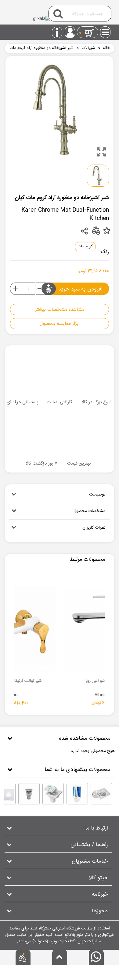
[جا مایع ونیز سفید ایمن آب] (77, 793)
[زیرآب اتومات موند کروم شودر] (29, 793)
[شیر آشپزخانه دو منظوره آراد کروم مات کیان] (101, 152)
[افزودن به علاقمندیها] (107, 231)
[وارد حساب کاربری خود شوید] (70, 32)
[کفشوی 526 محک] (101, 793)
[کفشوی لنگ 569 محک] (53, 793)
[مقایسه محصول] (96, 230)
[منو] (105, 30)
